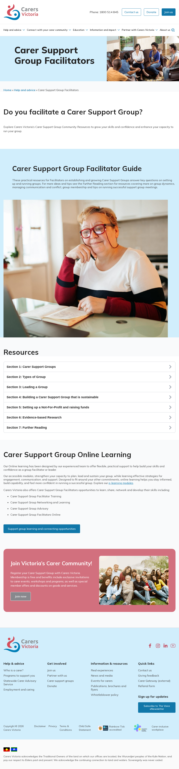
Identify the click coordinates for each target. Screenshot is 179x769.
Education (78, 29)
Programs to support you (19, 675)
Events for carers (102, 681)
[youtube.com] (173, 645)
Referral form (146, 686)
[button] (169, 12)
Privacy (53, 726)
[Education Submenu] (86, 30)
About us (165, 29)
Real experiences (102, 670)
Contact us (145, 670)
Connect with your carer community (47, 29)
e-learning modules (121, 483)
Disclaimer (40, 726)
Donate (52, 686)
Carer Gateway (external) (154, 681)
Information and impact (103, 29)
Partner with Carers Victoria (138, 29)
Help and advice (12, 29)
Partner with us (57, 675)
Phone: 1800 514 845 (104, 12)
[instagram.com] (158, 645)
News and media (102, 675)
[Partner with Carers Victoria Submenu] (156, 30)
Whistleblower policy (105, 694)
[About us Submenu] (172, 30)
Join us (51, 670)
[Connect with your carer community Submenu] (69, 30)
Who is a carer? (13, 670)
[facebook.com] (150, 645)
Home (7, 90)
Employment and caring (18, 689)
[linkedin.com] (165, 646)
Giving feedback (148, 675)
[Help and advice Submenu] (23, 30)
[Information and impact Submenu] (118, 30)
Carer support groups (60, 681)
